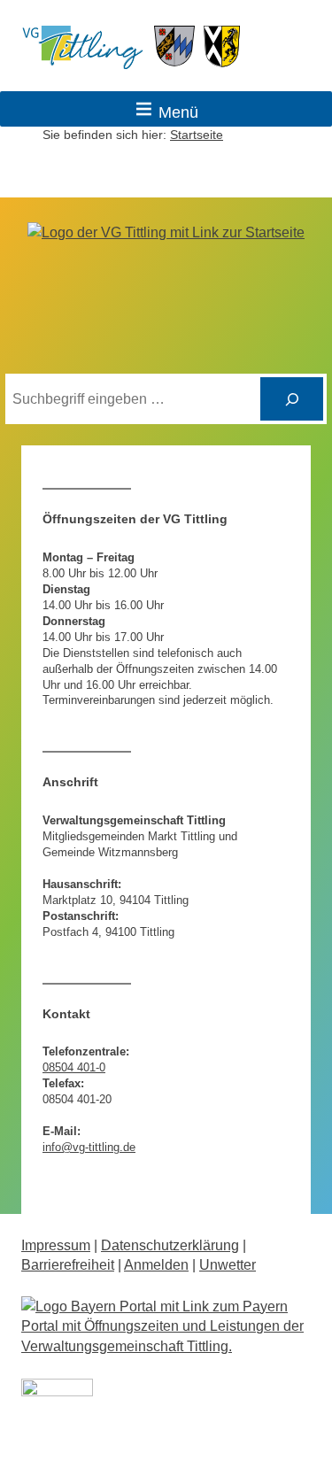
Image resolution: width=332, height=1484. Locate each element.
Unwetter (227, 1264)
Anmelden (156, 1264)
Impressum (55, 1245)
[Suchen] (291, 399)
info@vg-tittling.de (88, 1147)
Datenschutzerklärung (170, 1245)
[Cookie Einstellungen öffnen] (32, 1461)
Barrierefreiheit (67, 1264)
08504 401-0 (73, 1067)
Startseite (196, 135)
